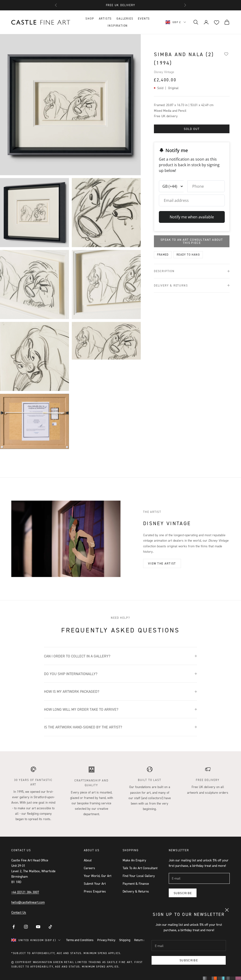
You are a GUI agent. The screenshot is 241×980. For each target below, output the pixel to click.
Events (144, 18)
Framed (163, 254)
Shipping (124, 940)
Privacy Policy (106, 940)
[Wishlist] (226, 54)
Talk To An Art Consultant (140, 868)
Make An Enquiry (134, 860)
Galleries (124, 18)
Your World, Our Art (97, 876)
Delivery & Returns (136, 891)
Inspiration (118, 25)
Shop (89, 18)
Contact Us (18, 912)
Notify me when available (192, 217)
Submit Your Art (95, 883)
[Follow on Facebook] (13, 926)
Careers (89, 868)
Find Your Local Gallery (139, 876)
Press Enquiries (95, 891)
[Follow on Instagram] (26, 926)
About (88, 860)
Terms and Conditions (79, 940)
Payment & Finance (136, 883)
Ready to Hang (188, 254)
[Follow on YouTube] (38, 926)
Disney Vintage (164, 72)
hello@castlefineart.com (28, 902)
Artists (105, 18)
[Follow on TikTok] (50, 926)
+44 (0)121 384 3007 (25, 892)
